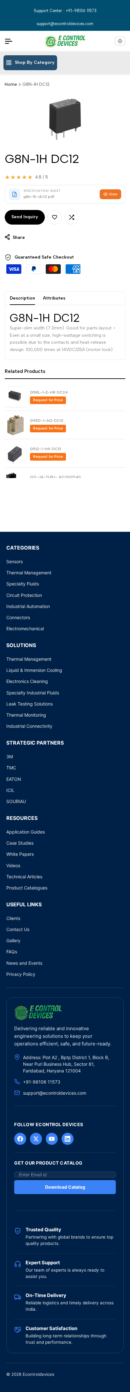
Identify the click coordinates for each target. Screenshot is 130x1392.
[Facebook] (20, 1139)
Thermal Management (28, 572)
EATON (13, 779)
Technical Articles (24, 876)
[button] (54, 217)
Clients (13, 918)
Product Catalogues (26, 887)
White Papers (20, 854)
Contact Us (17, 929)
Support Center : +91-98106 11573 (65, 10)
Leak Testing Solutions (29, 703)
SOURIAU (16, 801)
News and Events (24, 963)
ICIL (10, 790)
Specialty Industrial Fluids (32, 692)
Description (22, 298)
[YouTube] (52, 1139)
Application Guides (25, 832)
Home (11, 84)
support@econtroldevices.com (65, 23)
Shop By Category (35, 62)
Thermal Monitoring (26, 715)
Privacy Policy (20, 974)
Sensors (14, 561)
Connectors (18, 617)
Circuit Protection (24, 595)
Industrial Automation (28, 606)
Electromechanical (25, 628)
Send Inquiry (24, 217)
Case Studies (19, 843)
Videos (13, 865)
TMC (11, 767)
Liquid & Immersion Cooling (34, 670)
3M (9, 756)
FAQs (11, 951)
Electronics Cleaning (27, 681)
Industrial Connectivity (29, 726)
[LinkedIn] (68, 1139)
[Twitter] (36, 1139)
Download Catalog (65, 1187)
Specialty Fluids (22, 583)
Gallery (13, 940)
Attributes (54, 298)
